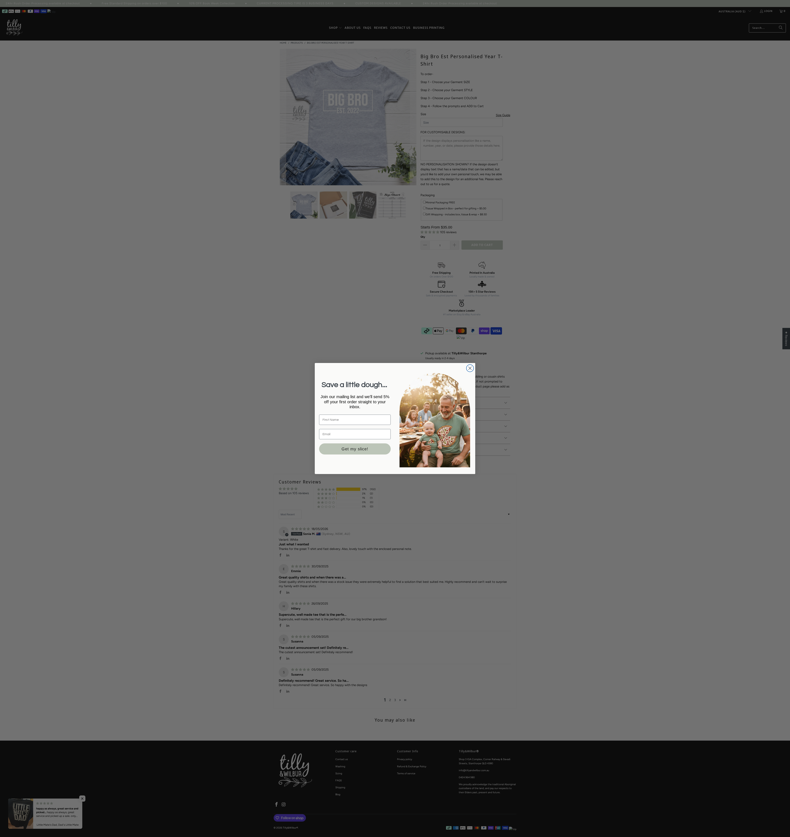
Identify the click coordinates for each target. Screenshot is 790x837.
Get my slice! (355, 449)
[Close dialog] (470, 368)
